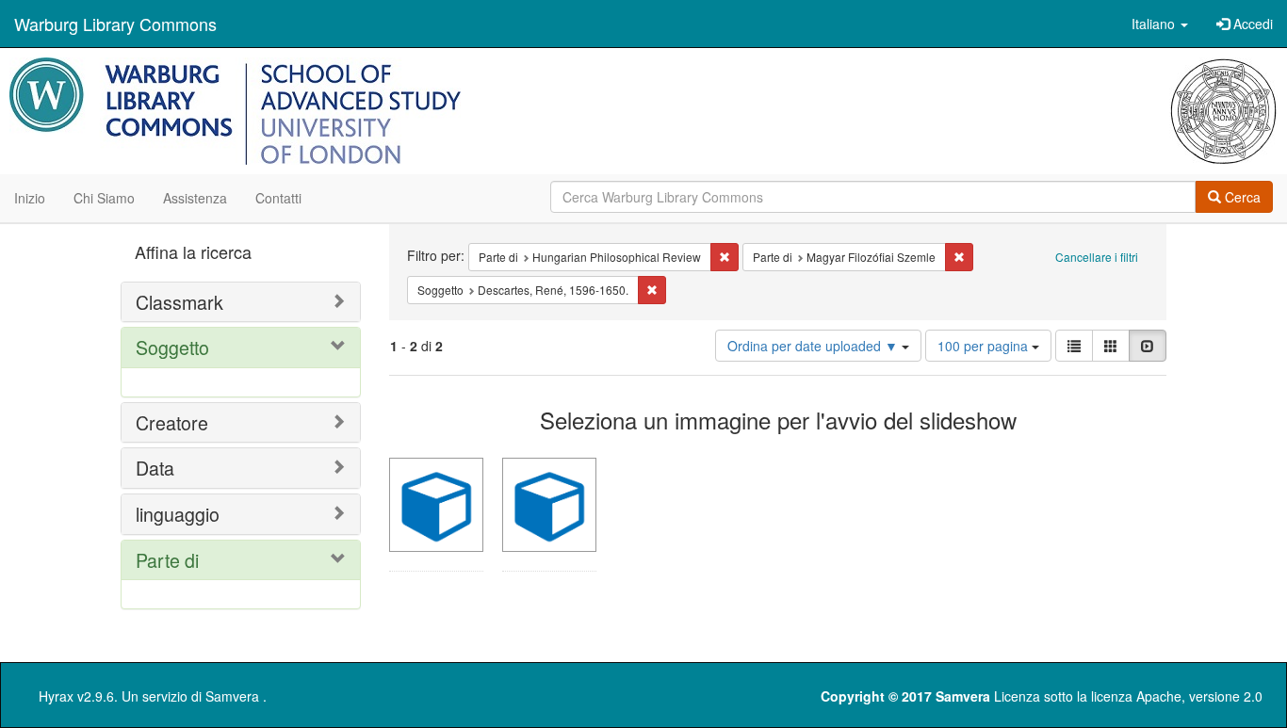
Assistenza (195, 197)
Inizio (29, 197)
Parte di (167, 560)
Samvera (232, 696)
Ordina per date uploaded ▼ (814, 345)
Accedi (1251, 23)
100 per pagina (984, 345)
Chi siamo (104, 197)
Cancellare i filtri (1096, 257)
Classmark (179, 301)
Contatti (278, 197)
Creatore (172, 422)
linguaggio (178, 513)
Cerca (1241, 196)
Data (155, 467)
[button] (1159, 23)
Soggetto (172, 347)
